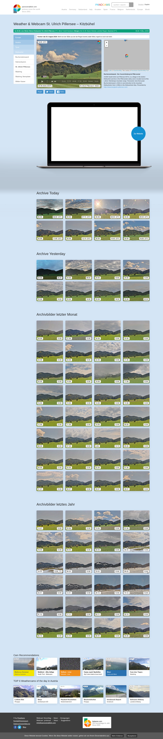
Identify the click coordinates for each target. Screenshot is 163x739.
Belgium (121, 9)
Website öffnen (90, 134)
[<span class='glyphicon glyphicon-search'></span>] (131, 4)
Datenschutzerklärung (21, 724)
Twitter (19, 727)
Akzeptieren (131, 736)
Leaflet (110, 70)
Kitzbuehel (19, 52)
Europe (140, 9)
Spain (105, 9)
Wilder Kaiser (20, 81)
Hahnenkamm (20, 62)
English (147, 4)
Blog (24, 727)
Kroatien (98, 9)
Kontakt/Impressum (20, 721)
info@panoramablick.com (46, 723)
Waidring (18, 72)
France (112, 9)
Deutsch (141, 4)
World (147, 9)
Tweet (51, 92)
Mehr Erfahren (117, 736)
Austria (64, 9)
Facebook (15, 727)
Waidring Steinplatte (22, 76)
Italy (90, 9)
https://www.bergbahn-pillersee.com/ (115, 87)
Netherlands (130, 9)
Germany (72, 9)
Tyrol (17, 47)
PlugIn (40, 92)
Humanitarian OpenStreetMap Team (140, 70)
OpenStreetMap (118, 70)
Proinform (21, 718)
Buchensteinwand (22, 57)
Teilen (62, 92)
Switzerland (82, 9)
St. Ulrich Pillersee (22, 67)
